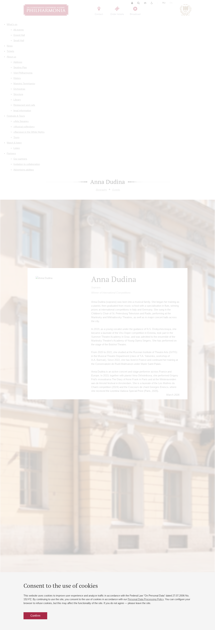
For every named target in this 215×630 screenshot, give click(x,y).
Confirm (35, 615)
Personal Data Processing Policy (146, 599)
